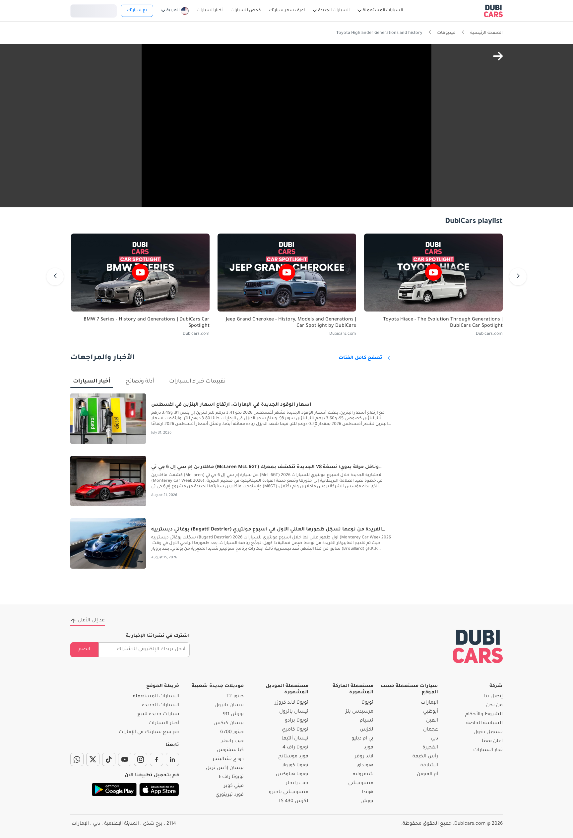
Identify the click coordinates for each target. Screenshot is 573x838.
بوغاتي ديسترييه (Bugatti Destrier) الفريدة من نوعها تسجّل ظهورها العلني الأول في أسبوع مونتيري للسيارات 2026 (266, 530)
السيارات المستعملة (156, 696)
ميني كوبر (234, 786)
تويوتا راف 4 (295, 747)
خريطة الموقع (162, 686)
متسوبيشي (360, 783)
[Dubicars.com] (478, 646)
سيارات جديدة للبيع (158, 714)
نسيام (366, 721)
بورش (366, 801)
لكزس (366, 730)
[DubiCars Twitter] (93, 759)
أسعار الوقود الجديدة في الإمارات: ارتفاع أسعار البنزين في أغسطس (231, 405)
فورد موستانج (293, 756)
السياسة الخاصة (484, 723)
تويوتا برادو (296, 721)
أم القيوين (427, 774)
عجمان (430, 730)
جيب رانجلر (297, 783)
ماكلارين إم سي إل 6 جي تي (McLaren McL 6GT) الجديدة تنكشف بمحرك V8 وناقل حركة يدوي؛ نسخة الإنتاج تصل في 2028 (265, 468)
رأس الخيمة (425, 756)
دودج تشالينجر (228, 759)
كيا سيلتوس (230, 750)
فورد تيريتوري (230, 795)
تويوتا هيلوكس (292, 774)
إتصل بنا (493, 696)
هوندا (367, 792)
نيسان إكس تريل (225, 768)
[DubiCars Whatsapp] (77, 759)
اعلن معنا (492, 741)
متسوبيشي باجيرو (288, 792)
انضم (84, 649)
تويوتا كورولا (295, 765)
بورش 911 (233, 714)
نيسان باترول (293, 712)
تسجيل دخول (93, 10)
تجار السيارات (488, 750)
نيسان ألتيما (295, 738)
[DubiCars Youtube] (124, 759)
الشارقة (429, 765)
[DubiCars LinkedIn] (172, 759)
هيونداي (364, 765)
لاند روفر (364, 756)
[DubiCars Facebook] (156, 759)
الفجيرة (430, 747)
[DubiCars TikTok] (108, 759)
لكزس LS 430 (293, 801)
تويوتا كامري (295, 730)
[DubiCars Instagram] (140, 759)
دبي (434, 738)
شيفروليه (363, 774)
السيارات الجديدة (160, 705)
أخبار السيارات (164, 723)
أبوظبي (430, 712)
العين (432, 721)
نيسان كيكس (229, 723)
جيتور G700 (232, 732)
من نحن (494, 705)
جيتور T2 (235, 696)
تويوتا (367, 703)
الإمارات (429, 703)
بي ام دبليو (362, 738)
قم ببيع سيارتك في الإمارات (149, 732)
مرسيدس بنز (359, 712)
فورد (368, 747)
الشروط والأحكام (484, 714)
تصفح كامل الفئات (360, 358)
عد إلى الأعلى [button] (91, 620)
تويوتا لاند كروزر (291, 703)
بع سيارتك (137, 10)
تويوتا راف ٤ (231, 777)
